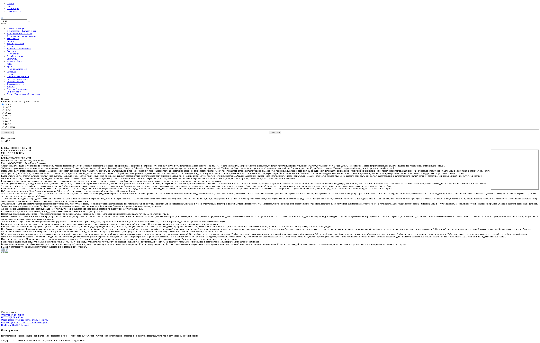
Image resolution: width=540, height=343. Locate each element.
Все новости (13, 38)
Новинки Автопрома (17, 69)
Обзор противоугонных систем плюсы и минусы (24, 320)
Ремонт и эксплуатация (18, 76)
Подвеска (11, 71)
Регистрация (13, 8)
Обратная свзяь (14, 11)
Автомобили (13, 53)
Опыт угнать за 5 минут (12, 315)
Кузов (9, 66)
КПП (9, 64)
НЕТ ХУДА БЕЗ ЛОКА (12, 317)
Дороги (10, 41)
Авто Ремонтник (15, 56)
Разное (10, 46)
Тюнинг (10, 86)
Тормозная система (16, 84)
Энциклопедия (14, 92)
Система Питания (15, 81)
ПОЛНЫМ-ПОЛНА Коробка (15, 325)
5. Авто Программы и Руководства (23, 94)
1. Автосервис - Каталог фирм (21, 31)
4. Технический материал (19, 48)
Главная (10, 3)
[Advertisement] (514, 169)
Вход (9, 6)
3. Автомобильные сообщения (21, 36)
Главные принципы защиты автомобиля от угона (25, 322)
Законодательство (15, 43)
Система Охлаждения (17, 79)
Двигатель (12, 59)
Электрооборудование (17, 89)
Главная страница (15, 28)
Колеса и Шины (14, 61)
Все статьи (12, 51)
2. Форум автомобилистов (19, 33)
